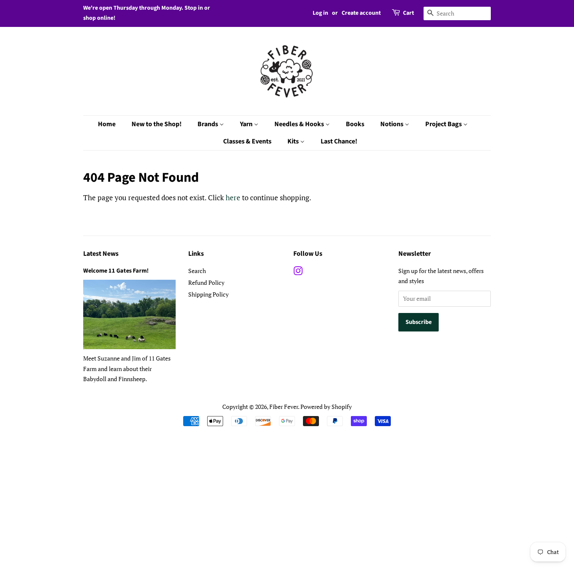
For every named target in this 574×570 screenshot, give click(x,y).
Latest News (100, 253)
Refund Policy (206, 282)
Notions (392, 124)
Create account (361, 13)
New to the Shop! (157, 124)
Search (197, 271)
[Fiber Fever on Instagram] (298, 272)
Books (355, 124)
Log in (320, 13)
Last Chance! (339, 141)
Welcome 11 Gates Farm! (116, 270)
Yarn (247, 124)
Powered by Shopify (326, 407)
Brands (208, 124)
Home (107, 124)
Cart (408, 13)
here (233, 197)
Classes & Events (247, 141)
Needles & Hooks (299, 124)
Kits (293, 141)
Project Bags (444, 124)
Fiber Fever (283, 407)
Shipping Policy (208, 294)
